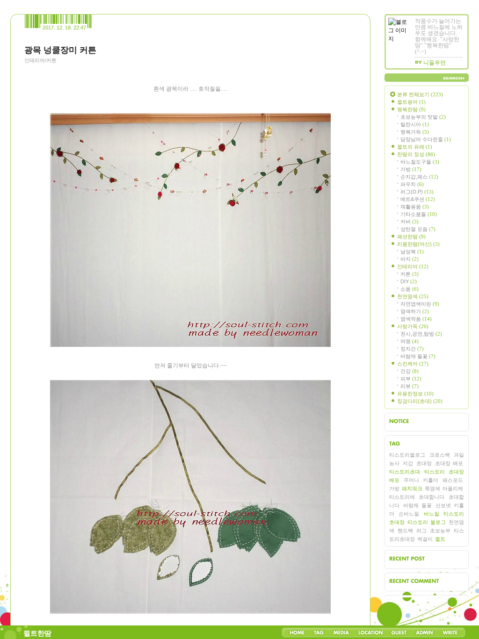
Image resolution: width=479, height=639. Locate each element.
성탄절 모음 (417, 229)
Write (450, 632)
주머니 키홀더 (421, 480)
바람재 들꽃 (417, 356)
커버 (409, 221)
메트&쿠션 (417, 199)
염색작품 (416, 319)
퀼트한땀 (37, 633)
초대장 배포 (449, 463)
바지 (409, 259)
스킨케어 (412, 363)
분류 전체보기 (420, 94)
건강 (409, 371)
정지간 (412, 349)
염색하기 (414, 311)
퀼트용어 (411, 102)
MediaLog (341, 632)
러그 (421, 530)
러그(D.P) (417, 191)
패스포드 (453, 480)
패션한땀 (411, 236)
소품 (409, 289)
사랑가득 (412, 326)
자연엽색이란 (419, 304)
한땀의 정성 (416, 154)
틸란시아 (414, 124)
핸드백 (405, 530)
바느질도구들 (419, 162)
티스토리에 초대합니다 (416, 497)
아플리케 (453, 488)
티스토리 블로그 (426, 522)
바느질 (431, 514)
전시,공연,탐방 (421, 334)
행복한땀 (411, 109)
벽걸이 (425, 539)
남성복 (412, 251)
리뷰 (409, 386)
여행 (409, 341)
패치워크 (412, 488)
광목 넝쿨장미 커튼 (60, 50)
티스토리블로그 (407, 455)
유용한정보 (415, 393)
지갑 (408, 463)
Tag (318, 632)
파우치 (412, 184)
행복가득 (414, 132)
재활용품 (414, 206)
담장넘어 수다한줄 (425, 139)
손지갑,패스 (419, 176)
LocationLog (370, 632)
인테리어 (412, 266)
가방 (410, 169)
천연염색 (412, 296)
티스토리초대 (404, 471)
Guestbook (399, 632)
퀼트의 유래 (414, 147)
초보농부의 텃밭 (423, 117)
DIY (408, 281)
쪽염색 (432, 488)
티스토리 (434, 471)
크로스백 (439, 455)
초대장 (424, 463)
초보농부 (440, 530)
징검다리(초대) (420, 401)
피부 (410, 378)
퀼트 (440, 539)
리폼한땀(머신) (418, 244)
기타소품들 (418, 214)
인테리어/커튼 (40, 60)
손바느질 (409, 514)
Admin (424, 632)
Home (297, 632)
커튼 (409, 274)
